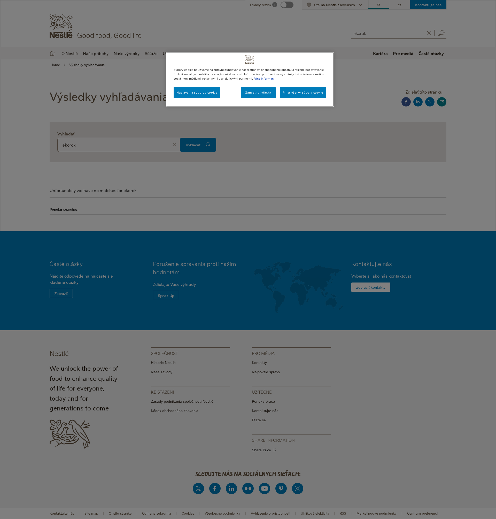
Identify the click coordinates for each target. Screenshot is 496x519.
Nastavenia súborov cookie (196, 92)
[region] (250, 79)
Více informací (264, 78)
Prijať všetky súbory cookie (303, 92)
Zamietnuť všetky (258, 92)
